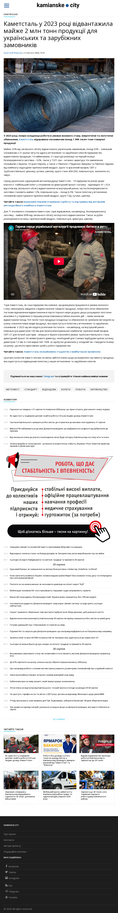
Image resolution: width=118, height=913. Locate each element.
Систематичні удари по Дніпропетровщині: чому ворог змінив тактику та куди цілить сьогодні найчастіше (56, 604)
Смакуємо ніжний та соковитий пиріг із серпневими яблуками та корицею (46, 547)
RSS (10, 885)
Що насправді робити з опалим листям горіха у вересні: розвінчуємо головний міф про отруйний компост (61, 668)
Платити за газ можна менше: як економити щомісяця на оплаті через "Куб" (47, 584)
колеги (65, 389)
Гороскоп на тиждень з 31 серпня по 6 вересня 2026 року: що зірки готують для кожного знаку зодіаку (60, 409)
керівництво (98, 389)
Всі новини (59, 719)
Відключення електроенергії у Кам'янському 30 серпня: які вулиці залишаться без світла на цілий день (60, 618)
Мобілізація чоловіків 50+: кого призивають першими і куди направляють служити (50, 590)
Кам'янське (11, 14)
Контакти (9, 839)
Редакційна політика (15, 851)
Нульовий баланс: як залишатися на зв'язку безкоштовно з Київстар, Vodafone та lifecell (53, 569)
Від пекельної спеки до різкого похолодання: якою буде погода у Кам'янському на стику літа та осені (59, 437)
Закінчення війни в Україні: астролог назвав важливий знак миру (42, 675)
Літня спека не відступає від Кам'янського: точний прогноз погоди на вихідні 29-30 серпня (54, 688)
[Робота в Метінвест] (59, 497)
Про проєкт (10, 834)
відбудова (49, 389)
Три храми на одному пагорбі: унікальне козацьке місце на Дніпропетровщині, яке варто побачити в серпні (59, 708)
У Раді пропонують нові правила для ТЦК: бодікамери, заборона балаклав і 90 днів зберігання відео (59, 700)
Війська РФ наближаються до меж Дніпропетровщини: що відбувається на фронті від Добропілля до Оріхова (59, 429)
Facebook (13, 866)
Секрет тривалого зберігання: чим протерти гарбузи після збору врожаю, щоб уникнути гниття (57, 612)
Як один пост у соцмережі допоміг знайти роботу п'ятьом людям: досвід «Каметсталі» (51, 416)
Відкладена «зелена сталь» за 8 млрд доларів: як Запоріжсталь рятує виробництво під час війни (57, 553)
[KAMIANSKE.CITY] (58, 5)
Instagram (13, 878)
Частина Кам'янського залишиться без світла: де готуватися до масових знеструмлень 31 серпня (57, 422)
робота (80, 389)
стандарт (31, 389)
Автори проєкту (12, 845)
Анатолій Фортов (13, 52)
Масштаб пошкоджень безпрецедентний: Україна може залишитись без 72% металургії (53, 597)
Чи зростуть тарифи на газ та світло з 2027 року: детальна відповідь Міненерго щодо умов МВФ (57, 694)
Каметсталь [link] (26, 139)
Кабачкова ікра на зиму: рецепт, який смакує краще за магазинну (42, 681)
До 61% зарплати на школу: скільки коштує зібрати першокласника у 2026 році (48, 662)
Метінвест (12, 389)
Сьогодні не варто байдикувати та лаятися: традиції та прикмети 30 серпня (47, 560)
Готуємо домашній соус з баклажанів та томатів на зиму (37, 625)
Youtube (12, 897)
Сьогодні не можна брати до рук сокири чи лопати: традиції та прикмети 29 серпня (50, 644)
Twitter (12, 872)
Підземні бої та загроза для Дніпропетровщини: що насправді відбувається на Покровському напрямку (61, 631)
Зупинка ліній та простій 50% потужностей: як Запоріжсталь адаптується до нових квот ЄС (54, 638)
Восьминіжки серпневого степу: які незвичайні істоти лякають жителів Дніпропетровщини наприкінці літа (60, 654)
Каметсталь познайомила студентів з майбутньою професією (62, 351)
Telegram (48, 376)
